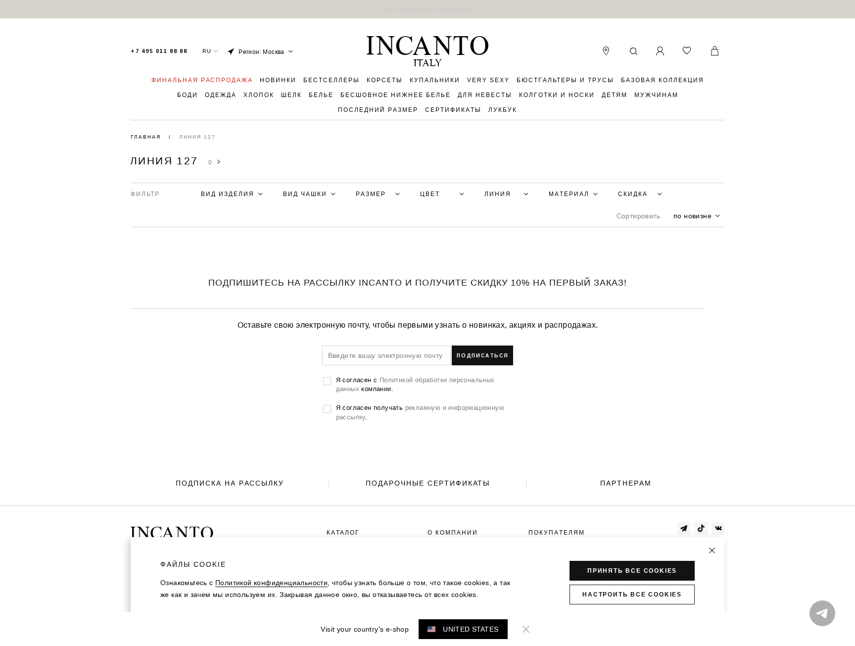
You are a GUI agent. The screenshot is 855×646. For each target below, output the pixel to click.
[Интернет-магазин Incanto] (427, 51)
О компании (453, 532)
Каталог (343, 532)
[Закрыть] (712, 550)
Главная (147, 137)
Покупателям (556, 532)
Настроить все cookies (632, 594)
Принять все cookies (632, 570)
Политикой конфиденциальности (271, 583)
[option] (427, 9)
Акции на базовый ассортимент (427, 9)
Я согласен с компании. (415, 384)
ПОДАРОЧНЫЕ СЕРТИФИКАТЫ (428, 483)
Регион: (261, 51)
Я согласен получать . (420, 411)
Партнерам (626, 483)
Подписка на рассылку (230, 483)
